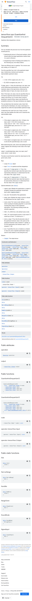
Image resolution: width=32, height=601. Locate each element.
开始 (16, 20)
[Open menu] (2, 2)
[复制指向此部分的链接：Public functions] (15, 374)
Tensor (9, 166)
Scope (10, 164)
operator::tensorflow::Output (10, 291)
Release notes (4, 578)
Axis (3, 299)
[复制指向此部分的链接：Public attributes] (15, 345)
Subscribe (24, 594)
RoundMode (5, 321)
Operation (5, 269)
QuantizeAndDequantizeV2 (9, 245)
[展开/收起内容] (3, 31)
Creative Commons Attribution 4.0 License (12, 546)
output (4, 271)
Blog (2, 562)
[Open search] (26, 2)
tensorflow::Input (18, 247)
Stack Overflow (4, 580)
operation (5, 266)
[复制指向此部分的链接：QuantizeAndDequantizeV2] (21, 379)
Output (6, 238)
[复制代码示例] (29, 353)
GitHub (2, 564)
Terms (2, 590)
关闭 (16, 17)
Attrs (15, 185)
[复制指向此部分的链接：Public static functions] (20, 453)
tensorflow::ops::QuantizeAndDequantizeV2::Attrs (13, 336)
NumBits (4, 310)
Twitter (3, 567)
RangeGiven (5, 315)
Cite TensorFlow (5, 585)
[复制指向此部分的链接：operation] (9, 350)
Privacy (7, 590)
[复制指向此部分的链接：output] (7, 361)
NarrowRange (5, 305)
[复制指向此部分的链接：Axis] (5, 458)
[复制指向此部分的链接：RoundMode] (11, 515)
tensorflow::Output (8, 274)
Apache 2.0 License (13, 547)
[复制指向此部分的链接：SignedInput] (10, 529)
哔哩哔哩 (3, 569)
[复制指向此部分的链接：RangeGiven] (10, 501)
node (3, 282)
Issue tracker (4, 575)
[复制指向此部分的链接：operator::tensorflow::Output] (22, 440)
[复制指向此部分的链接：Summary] (10, 46)
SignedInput (5, 326)
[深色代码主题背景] (27, 353)
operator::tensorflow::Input (10, 287)
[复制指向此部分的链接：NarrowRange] (12, 472)
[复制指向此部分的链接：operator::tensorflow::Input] (21, 429)
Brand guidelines (5, 583)
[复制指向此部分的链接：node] (6, 418)
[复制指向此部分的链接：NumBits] (8, 486)
